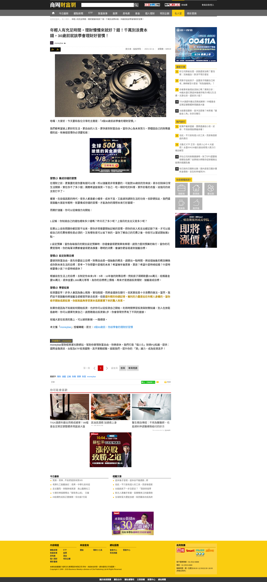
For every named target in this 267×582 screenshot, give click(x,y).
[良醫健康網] (200, 550)
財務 (74, 376)
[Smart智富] (190, 551)
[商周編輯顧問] (200, 554)
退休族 (181, 208)
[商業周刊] (180, 550)
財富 (84, 376)
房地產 (52, 556)
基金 (65, 556)
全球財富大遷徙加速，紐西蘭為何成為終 (134, 497)
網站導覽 (162, 579)
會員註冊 (206, 5)
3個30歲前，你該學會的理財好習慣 (113, 327)
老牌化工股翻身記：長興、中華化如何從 (71, 484)
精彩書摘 (53, 562)
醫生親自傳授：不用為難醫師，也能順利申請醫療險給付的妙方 (151, 424)
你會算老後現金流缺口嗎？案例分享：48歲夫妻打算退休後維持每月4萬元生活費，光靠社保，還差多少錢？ (195, 92)
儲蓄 (64, 376)
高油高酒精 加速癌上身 (104, 422)
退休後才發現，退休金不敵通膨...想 (131, 480)
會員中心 (113, 550)
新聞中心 (151, 579)
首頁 (56, 13)
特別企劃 (67, 559)
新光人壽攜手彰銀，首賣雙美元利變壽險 (134, 493)
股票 (65, 553)
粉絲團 (184, 5)
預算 (79, 376)
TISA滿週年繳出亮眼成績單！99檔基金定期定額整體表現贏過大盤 (69, 424)
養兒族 (210, 194)
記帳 (69, 376)
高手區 (196, 208)
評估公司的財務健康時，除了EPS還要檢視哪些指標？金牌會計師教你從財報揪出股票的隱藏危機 (196, 159)
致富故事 (53, 553)
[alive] (210, 550)
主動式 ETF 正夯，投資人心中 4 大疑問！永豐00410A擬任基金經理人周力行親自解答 (195, 147)
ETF (65, 550)
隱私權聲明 (129, 579)
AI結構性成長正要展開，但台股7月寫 (70, 497)
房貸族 (196, 194)
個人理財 (53, 559)
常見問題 (113, 553)
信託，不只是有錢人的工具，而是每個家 (134, 484)
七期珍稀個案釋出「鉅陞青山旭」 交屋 (71, 493)
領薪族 (181, 194)
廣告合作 (118, 579)
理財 (59, 376)
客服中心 (126, 550)
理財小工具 (97, 550)
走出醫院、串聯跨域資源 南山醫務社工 (71, 488)
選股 (82, 550)
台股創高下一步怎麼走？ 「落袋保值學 (133, 488)
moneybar (59, 43)
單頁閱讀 (132, 368)
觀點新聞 (53, 550)
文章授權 (141, 579)
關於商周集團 (105, 579)
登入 (212, 5)
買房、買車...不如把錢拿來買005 (68, 480)
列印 (169, 382)
